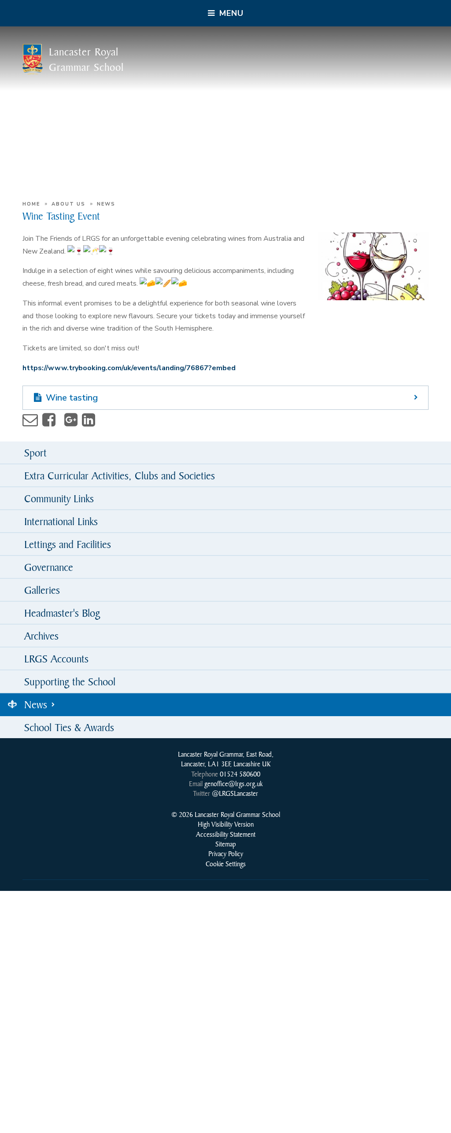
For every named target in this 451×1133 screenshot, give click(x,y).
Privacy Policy (225, 853)
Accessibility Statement (225, 834)
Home (31, 204)
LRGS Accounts (56, 658)
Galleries (42, 590)
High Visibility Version (226, 824)
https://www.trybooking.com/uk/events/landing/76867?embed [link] (129, 368)
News (106, 204)
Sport (35, 452)
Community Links (59, 498)
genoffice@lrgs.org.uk (233, 783)
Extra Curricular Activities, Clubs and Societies (119, 475)
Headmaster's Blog (62, 613)
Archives (41, 636)
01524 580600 (240, 774)
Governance (48, 567)
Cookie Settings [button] (226, 863)
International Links (61, 521)
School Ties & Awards (69, 727)
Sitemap (225, 844)
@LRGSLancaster (235, 793)
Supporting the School (69, 681)
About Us (68, 204)
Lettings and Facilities (67, 544)
